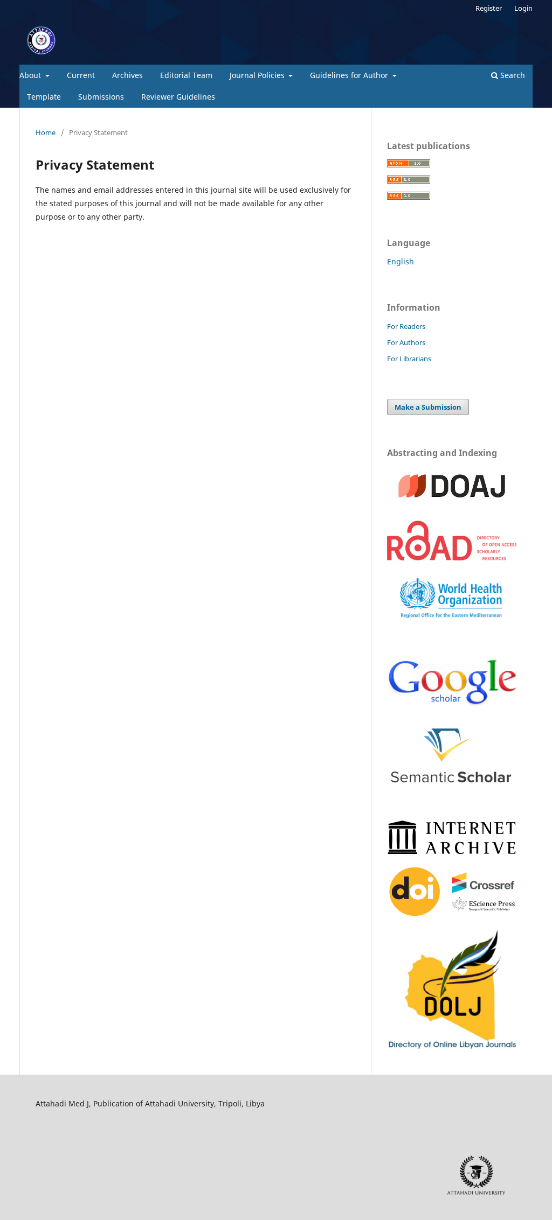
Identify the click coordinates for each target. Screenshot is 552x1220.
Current (81, 75)
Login (523, 8)
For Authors (406, 342)
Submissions (101, 97)
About (31, 75)
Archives (127, 75)
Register (488, 8)
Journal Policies (258, 75)
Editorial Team (186, 75)
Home (46, 132)
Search (511, 75)
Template (44, 97)
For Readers (406, 326)
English (400, 261)
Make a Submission (428, 407)
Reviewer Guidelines (178, 97)
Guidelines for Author (350, 75)
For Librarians (409, 358)
